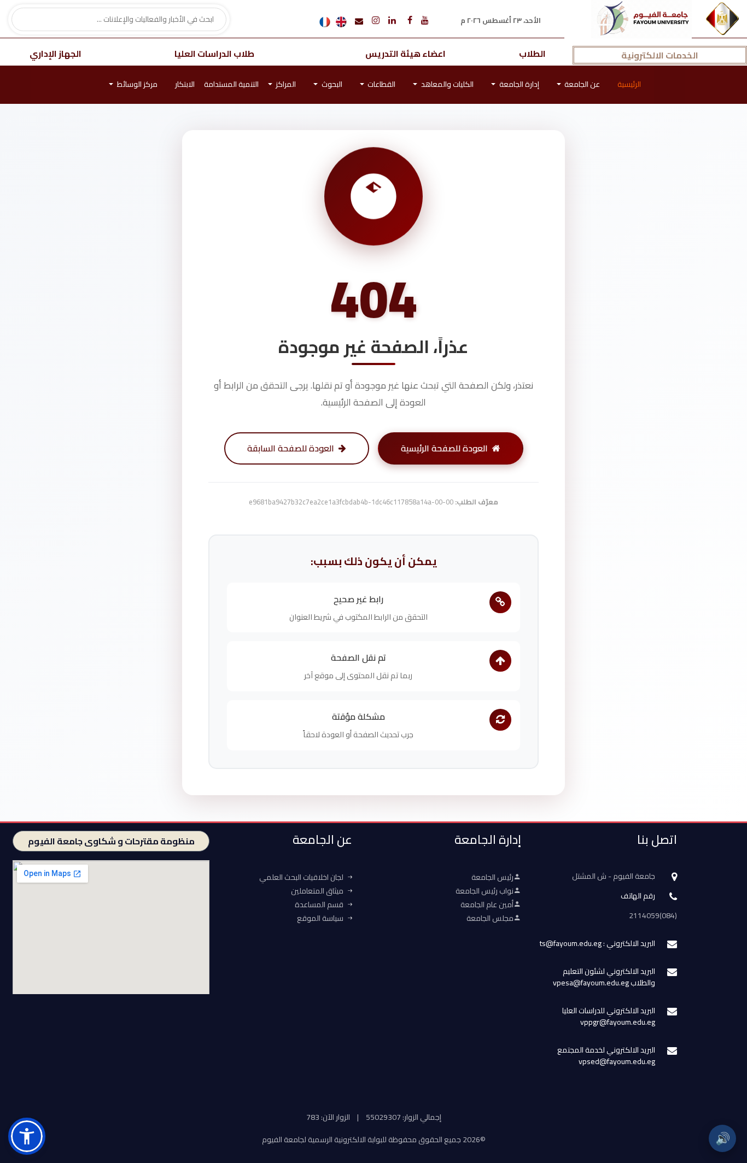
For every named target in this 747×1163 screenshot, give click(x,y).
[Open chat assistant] (721, 1101)
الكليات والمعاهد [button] (446, 84)
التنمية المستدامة (231, 84)
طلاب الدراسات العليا (214, 53)
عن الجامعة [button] (581, 84)
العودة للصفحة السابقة (290, 448)
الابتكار (185, 84)
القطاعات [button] (380, 84)
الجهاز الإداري (55, 53)
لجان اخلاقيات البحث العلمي (301, 877)
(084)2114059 (653, 915)
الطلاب (532, 53)
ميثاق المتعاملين (317, 891)
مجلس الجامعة (489, 918)
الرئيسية (629, 84)
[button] (27, 1136)
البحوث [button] (331, 84)
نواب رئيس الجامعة (484, 891)
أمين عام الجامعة (486, 904)
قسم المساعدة (319, 904)
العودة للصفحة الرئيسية (444, 448)
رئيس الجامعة (492, 877)
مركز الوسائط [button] (136, 84)
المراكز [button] (285, 84)
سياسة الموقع (320, 918)
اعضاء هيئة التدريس (405, 53)
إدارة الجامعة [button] (518, 84)
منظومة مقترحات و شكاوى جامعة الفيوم (111, 841)
